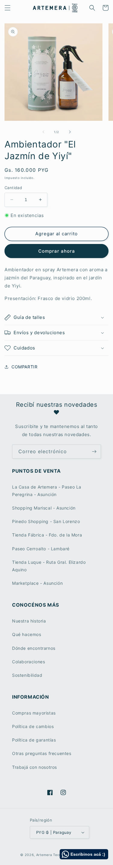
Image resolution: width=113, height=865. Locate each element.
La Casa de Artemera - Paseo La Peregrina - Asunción (46, 490)
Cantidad (13, 187)
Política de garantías (34, 739)
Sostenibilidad (27, 675)
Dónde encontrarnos (33, 648)
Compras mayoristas (34, 712)
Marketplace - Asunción (37, 583)
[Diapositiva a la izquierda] (43, 131)
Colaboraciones (28, 661)
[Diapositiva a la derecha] (70, 131)
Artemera (44, 855)
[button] (7, 7)
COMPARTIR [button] (24, 366)
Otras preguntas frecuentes (41, 753)
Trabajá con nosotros (34, 767)
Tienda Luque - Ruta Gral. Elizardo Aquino (49, 566)
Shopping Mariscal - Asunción (44, 507)
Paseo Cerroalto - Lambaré (41, 548)
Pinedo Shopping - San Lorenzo (46, 521)
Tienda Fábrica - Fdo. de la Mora (47, 534)
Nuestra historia (29, 620)
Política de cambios (33, 726)
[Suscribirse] (94, 451)
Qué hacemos (26, 634)
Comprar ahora (56, 251)
